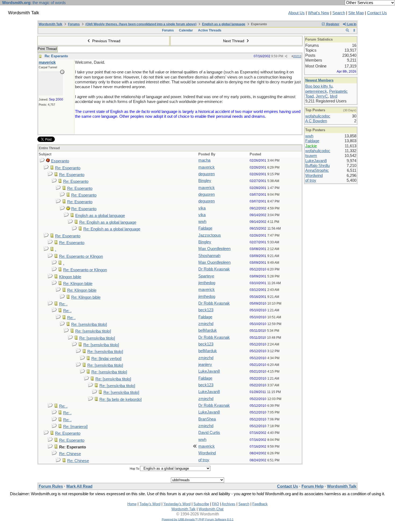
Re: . (63, 304)
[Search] (347, 30)
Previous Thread (105, 41)
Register (332, 24)
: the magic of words (34, 3)
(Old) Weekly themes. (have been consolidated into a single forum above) (140, 24)
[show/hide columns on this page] (354, 30)
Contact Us (377, 13)
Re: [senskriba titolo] (89, 324)
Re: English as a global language (107, 222)
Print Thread (47, 49)
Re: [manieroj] (75, 426)
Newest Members (319, 80)
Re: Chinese (70, 454)
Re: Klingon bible (77, 283)
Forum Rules (51, 486)
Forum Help (312, 486)
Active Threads (209, 30)
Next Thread (234, 41)
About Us (296, 13)
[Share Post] (286, 56)
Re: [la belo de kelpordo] (120, 399)
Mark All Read (79, 486)
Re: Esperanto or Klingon (81, 256)
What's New (318, 13)
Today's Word (149, 504)
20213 (297, 56)
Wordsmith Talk (50, 24)
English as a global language (223, 24)
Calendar (186, 30)
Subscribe (201, 504)
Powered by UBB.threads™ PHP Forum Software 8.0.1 (198, 519)
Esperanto (60, 161)
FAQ (215, 504)
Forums (74, 24)
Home (132, 504)
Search (338, 13)
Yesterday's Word (177, 504)
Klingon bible (70, 277)
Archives (228, 504)
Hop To (134, 468)
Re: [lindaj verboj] (106, 358)
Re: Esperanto (56, 56)
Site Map (356, 13)
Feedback (260, 504)
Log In (351, 24)
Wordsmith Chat (211, 509)
